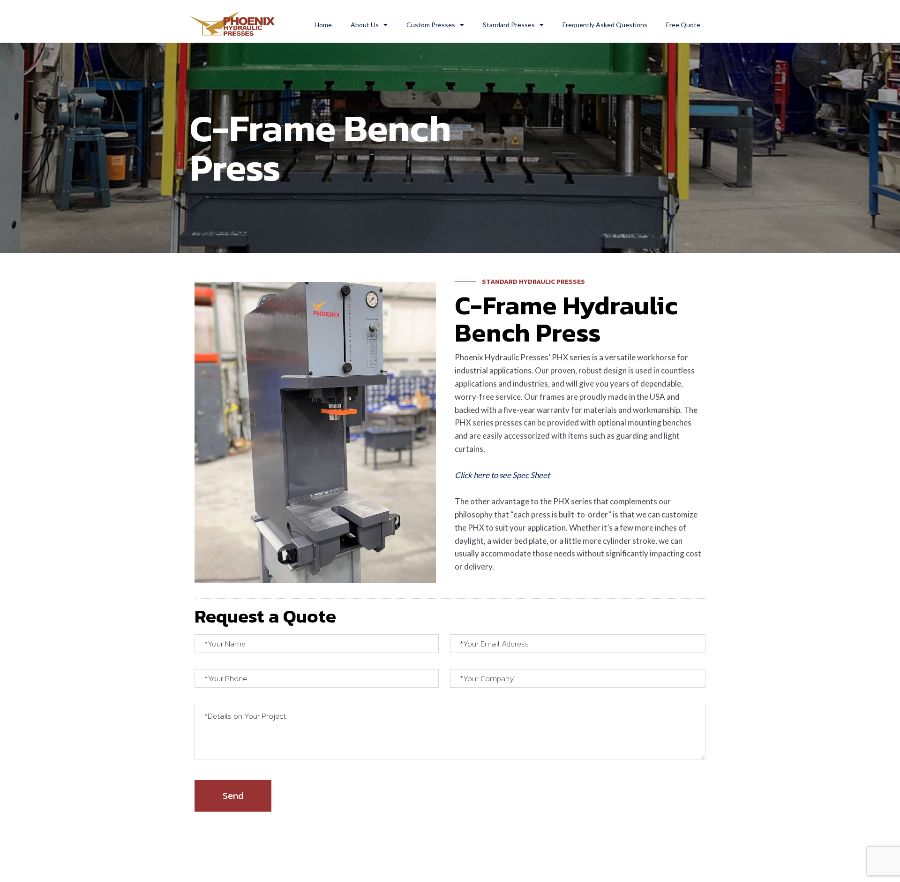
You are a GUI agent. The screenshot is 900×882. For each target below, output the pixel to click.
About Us (365, 25)
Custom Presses (430, 25)
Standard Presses (509, 25)
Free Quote (683, 25)
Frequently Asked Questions (604, 25)
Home (323, 25)
